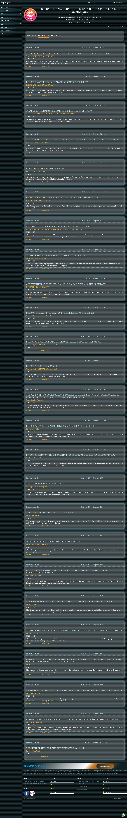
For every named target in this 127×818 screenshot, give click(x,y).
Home (54, 781)
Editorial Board (108, 788)
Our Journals (108, 792)
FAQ (54, 785)
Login (54, 792)
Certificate (122, 26)
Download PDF (46, 66)
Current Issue (108, 785)
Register (55, 788)
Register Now (105, 766)
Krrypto (120, 798)
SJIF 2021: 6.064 (85, 22)
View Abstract (29, 66)
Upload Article (112, 26)
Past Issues (107, 781)
